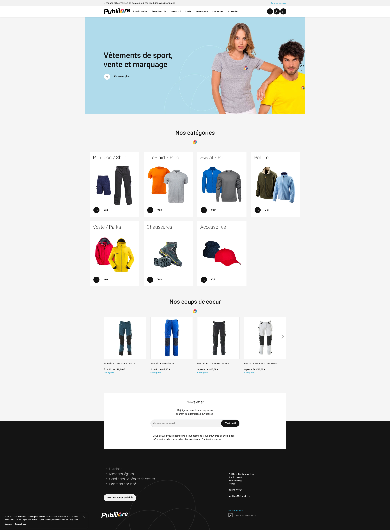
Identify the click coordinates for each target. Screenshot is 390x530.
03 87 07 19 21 (236, 490)
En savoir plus (20, 524)
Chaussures (218, 11)
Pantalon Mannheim (162, 363)
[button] (301, 60)
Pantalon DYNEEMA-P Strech (261, 363)
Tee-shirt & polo (159, 11)
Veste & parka (202, 11)
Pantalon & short (140, 11)
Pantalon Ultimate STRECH (120, 363)
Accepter (8, 524)
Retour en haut (236, 510)
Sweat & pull (175, 11)
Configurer (109, 372)
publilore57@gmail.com (240, 496)
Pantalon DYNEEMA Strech (213, 363)
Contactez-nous (278, 3)
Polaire (188, 11)
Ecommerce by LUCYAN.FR (244, 515)
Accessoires (232, 11)
